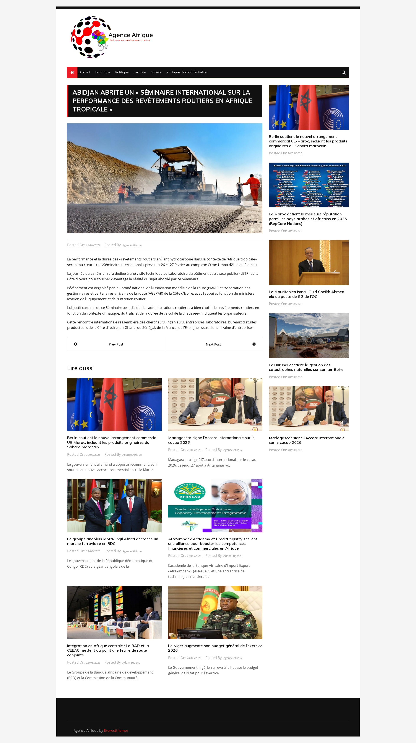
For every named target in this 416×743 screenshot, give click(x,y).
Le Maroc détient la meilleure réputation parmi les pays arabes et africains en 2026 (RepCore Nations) (308, 219)
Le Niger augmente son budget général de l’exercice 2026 (215, 648)
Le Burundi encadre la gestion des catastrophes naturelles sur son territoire (306, 367)
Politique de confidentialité (186, 72)
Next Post (213, 344)
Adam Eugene (232, 556)
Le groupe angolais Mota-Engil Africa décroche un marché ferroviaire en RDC (112, 541)
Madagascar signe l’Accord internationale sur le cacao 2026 (211, 440)
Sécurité (140, 72)
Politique (121, 72)
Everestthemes (116, 730)
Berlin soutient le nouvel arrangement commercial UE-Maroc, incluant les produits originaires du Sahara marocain (112, 442)
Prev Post (116, 344)
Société (156, 72)
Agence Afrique (132, 245)
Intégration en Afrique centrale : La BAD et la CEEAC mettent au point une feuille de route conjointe (108, 650)
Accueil (85, 72)
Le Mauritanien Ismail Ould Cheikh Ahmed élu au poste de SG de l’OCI (306, 294)
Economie (102, 72)
